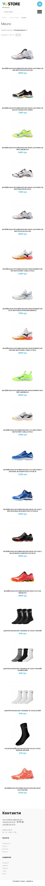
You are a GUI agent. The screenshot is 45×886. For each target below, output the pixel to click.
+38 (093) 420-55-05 (9, 822)
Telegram (5, 868)
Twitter (4, 871)
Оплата (4, 846)
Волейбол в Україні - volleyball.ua (23, 881)
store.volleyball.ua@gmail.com (12, 820)
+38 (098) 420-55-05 (8, 825)
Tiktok (4, 874)
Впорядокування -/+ (20, 30)
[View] (23, 59)
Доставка (5, 849)
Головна (4, 17)
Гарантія (5, 852)
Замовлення (6, 843)
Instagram (5, 863)
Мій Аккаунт (6, 7)
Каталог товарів (14, 17)
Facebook (5, 865)
